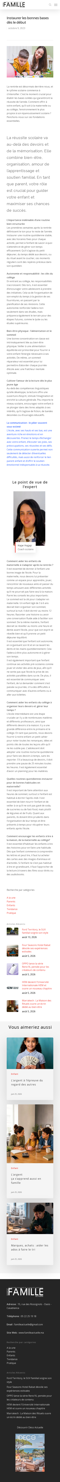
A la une (11, 897)
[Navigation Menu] (55, 4)
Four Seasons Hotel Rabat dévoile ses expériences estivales (27, 1388)
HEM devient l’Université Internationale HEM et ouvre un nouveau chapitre (28, 1406)
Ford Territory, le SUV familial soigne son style (29, 1380)
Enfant (14, 1074)
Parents (11, 901)
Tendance (12, 909)
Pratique (11, 913)
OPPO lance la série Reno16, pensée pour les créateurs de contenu (29, 1397)
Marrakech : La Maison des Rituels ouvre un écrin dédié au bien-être (29, 1415)
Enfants (11, 905)
